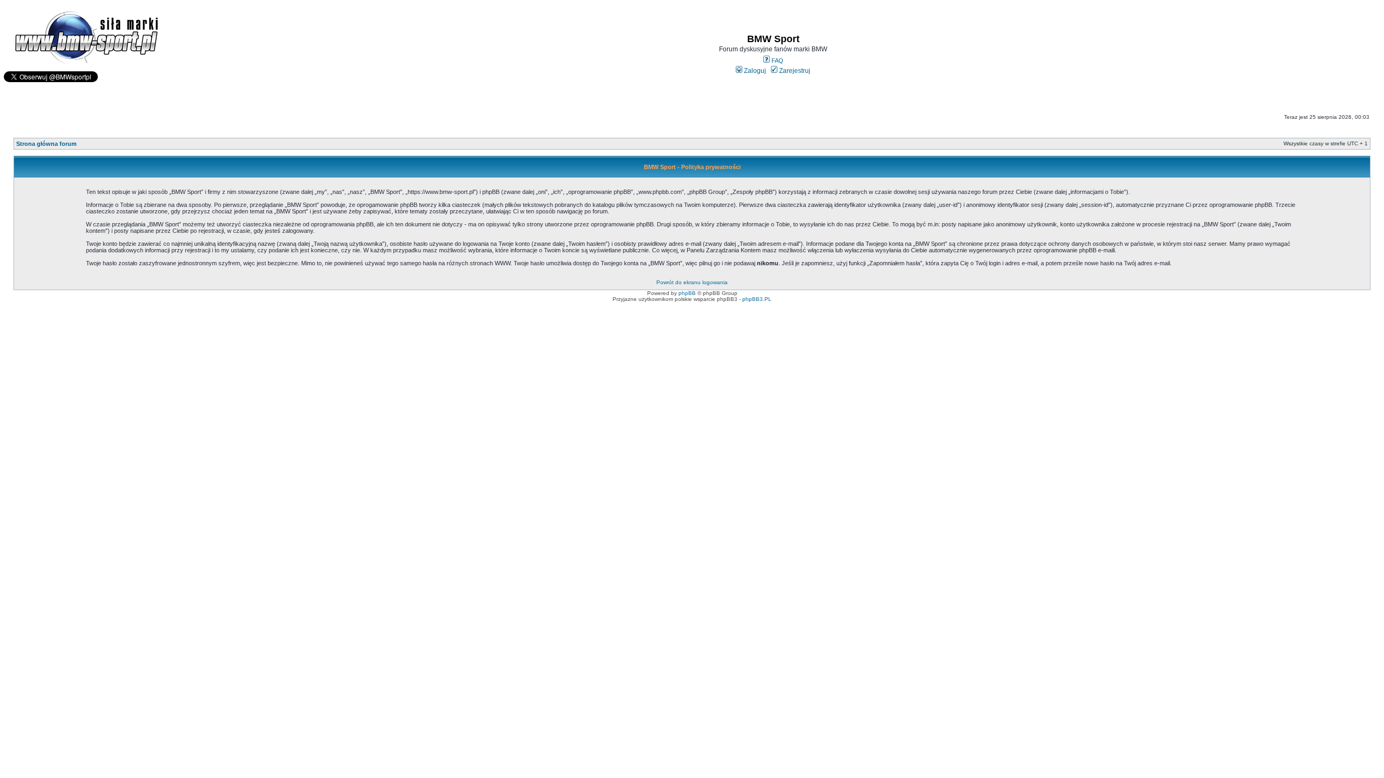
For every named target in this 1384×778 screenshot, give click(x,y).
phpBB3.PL (756, 299)
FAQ (776, 60)
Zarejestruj (793, 71)
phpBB (687, 293)
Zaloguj (754, 71)
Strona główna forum (46, 143)
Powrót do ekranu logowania (692, 282)
